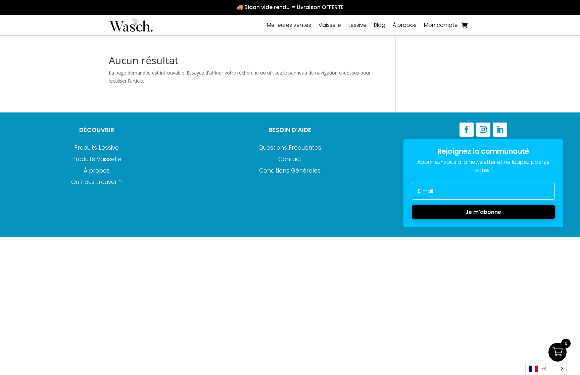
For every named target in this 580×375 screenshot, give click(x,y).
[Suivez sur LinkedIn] (500, 130)
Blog (379, 25)
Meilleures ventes (289, 25)
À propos (405, 25)
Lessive (357, 25)
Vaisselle (330, 25)
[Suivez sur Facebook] (467, 130)
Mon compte (441, 25)
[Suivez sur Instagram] (483, 130)
